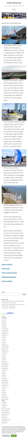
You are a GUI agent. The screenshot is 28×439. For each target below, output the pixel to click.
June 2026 (4, 321)
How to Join (6, 269)
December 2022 (5, 380)
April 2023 (4, 376)
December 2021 (5, 397)
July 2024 (3, 354)
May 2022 (4, 392)
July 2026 (3, 320)
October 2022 (4, 383)
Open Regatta (5, 405)
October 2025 (4, 332)
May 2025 (4, 340)
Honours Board (7, 281)
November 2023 (5, 364)
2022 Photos (4, 415)
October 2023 (4, 366)
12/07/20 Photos (5, 421)
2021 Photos (4, 417)
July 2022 (3, 389)
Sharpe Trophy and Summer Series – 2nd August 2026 (13, 304)
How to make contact (9, 273)
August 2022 (4, 387)
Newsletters (4, 402)
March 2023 (4, 378)
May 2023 (4, 375)
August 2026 (4, 318)
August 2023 (4, 370)
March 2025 (4, 344)
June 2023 (4, 373)
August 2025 (4, 335)
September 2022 (5, 385)
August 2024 (4, 352)
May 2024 (4, 358)
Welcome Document (9, 277)
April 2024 (4, 359)
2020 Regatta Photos (6, 419)
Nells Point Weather (6, 408)
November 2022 (5, 382)
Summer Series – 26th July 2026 (8, 306)
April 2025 (4, 342)
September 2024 (5, 351)
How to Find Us (7, 264)
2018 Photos (4, 422)
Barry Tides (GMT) (5, 414)
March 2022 (4, 395)
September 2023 (5, 368)
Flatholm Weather (5, 410)
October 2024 (4, 349)
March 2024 (4, 361)
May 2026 (4, 323)
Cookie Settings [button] (6, 435)
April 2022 (4, 394)
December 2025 (5, 328)
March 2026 (4, 327)
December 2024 (5, 345)
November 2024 (5, 347)
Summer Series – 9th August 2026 (9, 302)
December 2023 (5, 363)
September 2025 (5, 333)
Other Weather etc (6, 412)
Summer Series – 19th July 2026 (8, 307)
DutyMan (4, 407)
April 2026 (4, 325)
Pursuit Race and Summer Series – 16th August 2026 (13, 301)
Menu (14, 9)
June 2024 (4, 356)
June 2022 (4, 390)
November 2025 (5, 330)
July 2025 (3, 337)
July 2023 (3, 371)
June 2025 (4, 339)
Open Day (4, 403)
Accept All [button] (14, 435)
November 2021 (5, 399)
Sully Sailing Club (14, 3)
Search (3, 292)
